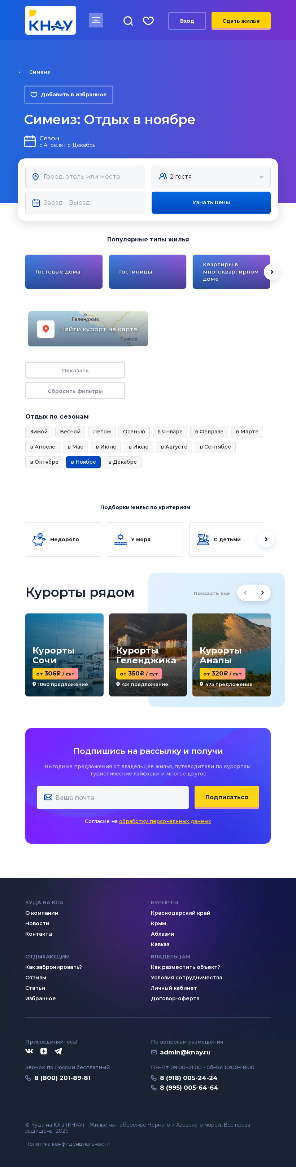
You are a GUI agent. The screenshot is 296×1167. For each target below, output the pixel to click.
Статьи (35, 988)
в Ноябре (83, 462)
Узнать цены (211, 202)
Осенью (134, 431)
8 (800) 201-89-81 (62, 1077)
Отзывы (35, 977)
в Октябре (44, 462)
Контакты (38, 934)
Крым (158, 923)
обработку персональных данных (165, 821)
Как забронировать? (53, 967)
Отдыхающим (47, 956)
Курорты (164, 902)
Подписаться (226, 797)
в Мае (75, 446)
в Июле (138, 446)
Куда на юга (44, 902)
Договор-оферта (175, 998)
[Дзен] (43, 1051)
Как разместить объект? (185, 967)
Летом (102, 431)
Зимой (39, 431)
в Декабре (122, 462)
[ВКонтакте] (29, 1051)
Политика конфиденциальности (67, 1144)
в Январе (170, 431)
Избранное (40, 998)
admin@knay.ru (185, 1052)
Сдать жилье (241, 21)
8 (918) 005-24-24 (189, 1077)
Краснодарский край (180, 913)
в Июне (106, 446)
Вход (187, 21)
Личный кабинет (174, 988)
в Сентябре (215, 446)
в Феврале (209, 431)
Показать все (212, 593)
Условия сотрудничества (186, 977)
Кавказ (160, 944)
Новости (37, 923)
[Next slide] (272, 272)
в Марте (247, 431)
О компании (41, 913)
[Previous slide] (24, 272)
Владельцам (170, 956)
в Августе (174, 446)
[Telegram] (58, 1051)
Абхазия (162, 934)
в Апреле (42, 446)
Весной (70, 431)
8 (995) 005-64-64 (189, 1087)
